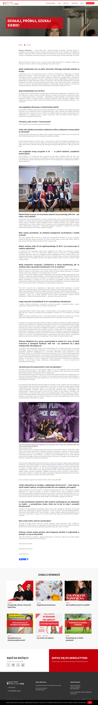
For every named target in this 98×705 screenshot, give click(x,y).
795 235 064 (11, 687)
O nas (59, 3)
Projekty (66, 3)
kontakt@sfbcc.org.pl (14, 691)
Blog (81, 3)
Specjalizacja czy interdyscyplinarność (16, 639)
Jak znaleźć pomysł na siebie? (78, 605)
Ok (90, 702)
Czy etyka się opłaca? (45, 638)
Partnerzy (75, 3)
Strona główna (50, 3)
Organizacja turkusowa (46, 605)
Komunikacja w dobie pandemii (74, 639)
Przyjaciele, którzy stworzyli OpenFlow (19, 606)
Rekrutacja (90, 3)
